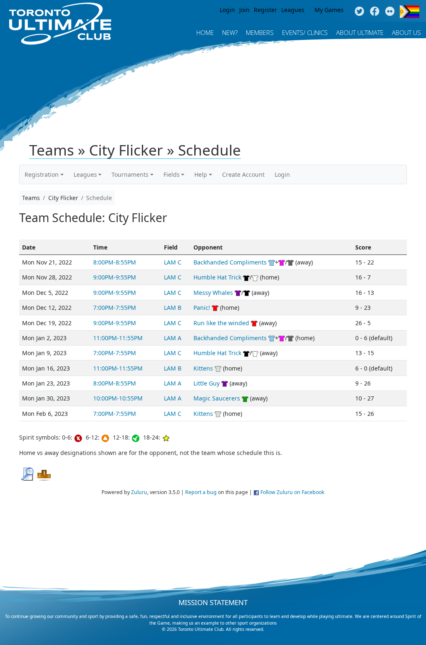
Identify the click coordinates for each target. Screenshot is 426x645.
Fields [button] (171, 174)
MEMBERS (260, 32)
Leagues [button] (85, 174)
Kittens (203, 368)
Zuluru (139, 492)
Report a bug (201, 492)
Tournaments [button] (130, 174)
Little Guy (206, 383)
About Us (406, 32)
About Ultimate (360, 32)
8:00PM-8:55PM (114, 262)
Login (227, 10)
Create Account (243, 174)
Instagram (390, 11)
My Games (329, 10)
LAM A (172, 338)
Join (244, 10)
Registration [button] (42, 174)
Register (265, 10)
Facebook (374, 11)
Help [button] (200, 174)
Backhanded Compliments (230, 262)
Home (205, 32)
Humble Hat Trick (217, 277)
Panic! (201, 307)
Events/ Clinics (305, 32)
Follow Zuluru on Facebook (292, 492)
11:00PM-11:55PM (118, 338)
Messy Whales (213, 293)
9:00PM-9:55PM (114, 277)
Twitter (359, 11)
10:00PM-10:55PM (118, 398)
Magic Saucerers (216, 398)
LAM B (172, 307)
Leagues (293, 10)
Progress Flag (409, 11)
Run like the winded (221, 323)
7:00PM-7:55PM (114, 307)
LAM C (172, 262)
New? (230, 32)
